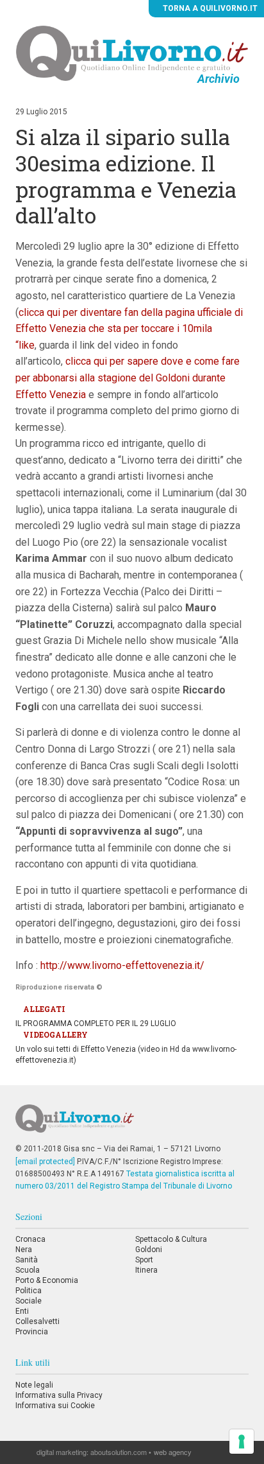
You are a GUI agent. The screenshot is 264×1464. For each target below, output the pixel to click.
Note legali (34, 1385)
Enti (22, 1311)
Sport (144, 1259)
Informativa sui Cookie (55, 1405)
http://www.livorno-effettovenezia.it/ (122, 965)
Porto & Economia (46, 1280)
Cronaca (30, 1239)
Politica (28, 1290)
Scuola (27, 1270)
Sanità (26, 1259)
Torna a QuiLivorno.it (209, 8)
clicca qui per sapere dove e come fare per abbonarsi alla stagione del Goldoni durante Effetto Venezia (127, 377)
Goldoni (148, 1249)
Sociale (28, 1300)
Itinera (146, 1270)
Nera (23, 1249)
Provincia (31, 1331)
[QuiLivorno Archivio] (132, 52)
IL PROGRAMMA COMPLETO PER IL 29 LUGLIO (95, 1023)
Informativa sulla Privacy (59, 1395)
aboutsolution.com (118, 1452)
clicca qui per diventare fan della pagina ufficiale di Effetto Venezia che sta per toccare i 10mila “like (129, 328)
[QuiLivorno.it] (131, 1123)
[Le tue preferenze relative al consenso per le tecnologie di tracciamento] (241, 1441)
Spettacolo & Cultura (171, 1239)
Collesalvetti (37, 1321)
